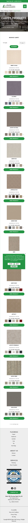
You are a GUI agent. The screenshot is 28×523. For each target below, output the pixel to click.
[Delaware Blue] (20, 72)
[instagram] (15, 488)
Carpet (10, 11)
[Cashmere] (17, 289)
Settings (14, 266)
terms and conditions (18, 259)
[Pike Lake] (13, 383)
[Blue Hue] (10, 227)
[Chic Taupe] (17, 72)
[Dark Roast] (13, 165)
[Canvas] (14, 150)
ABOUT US (14, 451)
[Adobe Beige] (14, 243)
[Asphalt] (14, 399)
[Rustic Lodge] (20, 383)
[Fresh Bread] (20, 165)
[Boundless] (13, 72)
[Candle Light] (13, 351)
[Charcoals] (10, 165)
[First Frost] (17, 165)
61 (17, 424)
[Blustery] (17, 134)
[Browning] (17, 196)
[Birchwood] (14, 274)
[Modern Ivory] (10, 383)
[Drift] (17, 227)
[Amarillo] (14, 181)
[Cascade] (13, 289)
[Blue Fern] (13, 134)
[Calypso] (10, 414)
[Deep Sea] (20, 351)
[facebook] (12, 488)
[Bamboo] (10, 72)
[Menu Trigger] (25, 6)
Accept (11, 263)
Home (2, 11)
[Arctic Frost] (10, 196)
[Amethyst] (14, 88)
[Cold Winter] (17, 351)
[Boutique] (20, 134)
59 (14, 424)
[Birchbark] (17, 103)
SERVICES (14, 460)
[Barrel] (14, 119)
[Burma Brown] (10, 351)
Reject (17, 263)
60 (15, 424)
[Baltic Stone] (14, 336)
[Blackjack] (10, 289)
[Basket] (10, 134)
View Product (14, 76)
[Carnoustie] (20, 196)
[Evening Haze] (20, 227)
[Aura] (14, 57)
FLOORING (14, 432)
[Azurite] (10, 103)
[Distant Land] (20, 414)
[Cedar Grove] (14, 367)
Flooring (6, 11)
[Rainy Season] (17, 383)
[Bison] (13, 196)
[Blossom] (20, 103)
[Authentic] (14, 212)
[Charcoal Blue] (13, 414)
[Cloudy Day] (13, 227)
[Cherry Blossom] (20, 289)
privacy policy (7, 259)
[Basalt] (13, 103)
